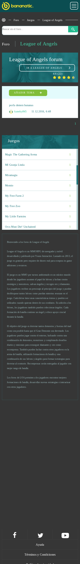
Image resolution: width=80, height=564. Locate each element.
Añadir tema (25, 92)
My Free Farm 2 (38, 195)
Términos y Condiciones (40, 554)
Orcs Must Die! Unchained (38, 226)
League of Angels (53, 20)
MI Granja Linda (38, 164)
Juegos (31, 20)
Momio (38, 185)
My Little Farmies (38, 216)
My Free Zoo (38, 206)
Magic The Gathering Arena (38, 154)
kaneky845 (20, 111)
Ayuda (40, 544)
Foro (16, 20)
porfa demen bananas (21, 105)
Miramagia (38, 175)
